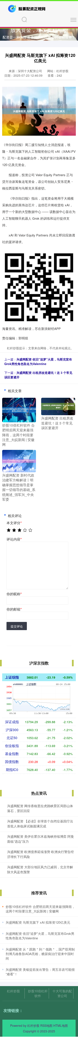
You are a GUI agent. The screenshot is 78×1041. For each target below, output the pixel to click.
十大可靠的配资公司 (62, 993)
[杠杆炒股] (27, 8)
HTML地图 (60, 1025)
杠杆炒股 (13, 991)
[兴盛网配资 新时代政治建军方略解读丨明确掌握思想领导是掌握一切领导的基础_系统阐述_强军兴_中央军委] (19, 460)
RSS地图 (46, 1025)
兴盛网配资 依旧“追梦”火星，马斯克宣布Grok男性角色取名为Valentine (38, 361)
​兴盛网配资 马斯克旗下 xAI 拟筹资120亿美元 (38, 922)
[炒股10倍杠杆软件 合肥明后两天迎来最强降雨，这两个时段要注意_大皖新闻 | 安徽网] (19, 409)
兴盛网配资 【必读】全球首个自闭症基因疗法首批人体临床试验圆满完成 (40, 823)
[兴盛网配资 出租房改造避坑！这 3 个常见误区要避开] (58, 406)
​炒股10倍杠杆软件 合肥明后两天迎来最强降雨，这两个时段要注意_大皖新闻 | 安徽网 (40, 908)
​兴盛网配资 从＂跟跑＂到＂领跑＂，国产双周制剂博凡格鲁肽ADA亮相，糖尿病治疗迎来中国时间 (40, 953)
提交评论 (17, 626)
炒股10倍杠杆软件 (38, 993)
